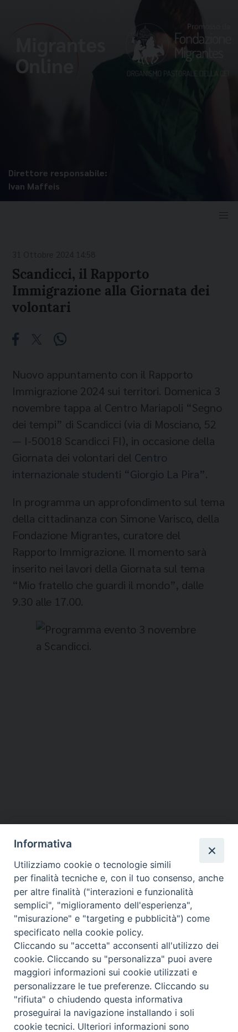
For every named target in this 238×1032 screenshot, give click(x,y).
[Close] (211, 850)
